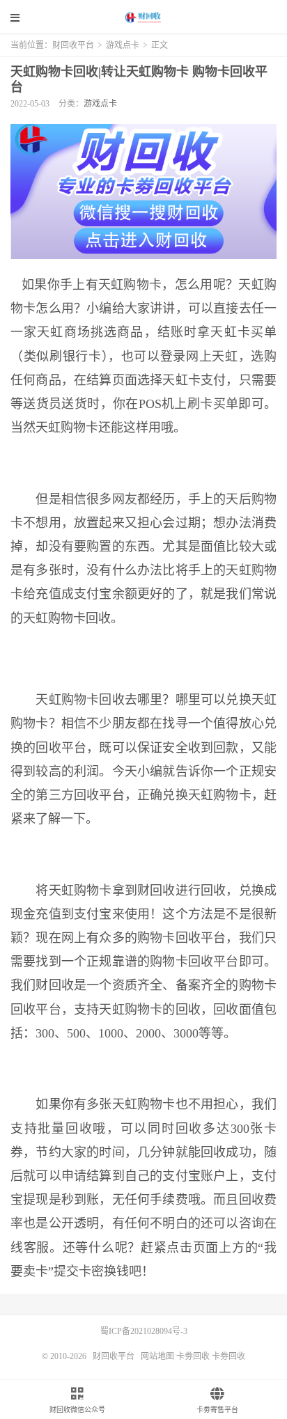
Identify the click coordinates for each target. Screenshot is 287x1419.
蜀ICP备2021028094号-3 (143, 1331)
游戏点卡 (122, 45)
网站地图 (157, 1356)
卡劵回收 (193, 1356)
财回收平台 (143, 17)
